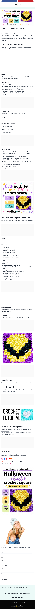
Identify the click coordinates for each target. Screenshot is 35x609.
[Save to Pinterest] (26, 1)
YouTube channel (12, 391)
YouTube (10, 587)
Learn (2, 576)
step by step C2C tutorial (18, 389)
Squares (3, 573)
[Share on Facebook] (9, 1)
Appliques (3, 571)
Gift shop (3, 582)
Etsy (6, 587)
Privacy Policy (5, 589)
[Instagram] (17, 8)
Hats (2, 552)
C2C (2, 557)
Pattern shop (4, 579)
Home (3, 587)
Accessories (4, 565)
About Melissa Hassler (18, 587)
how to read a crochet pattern (12, 432)
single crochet (8, 127)
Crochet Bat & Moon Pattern (27, 382)
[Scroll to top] (33, 599)
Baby (2, 563)
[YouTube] (20, 8)
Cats (2, 560)
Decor (2, 568)
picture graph (21, 241)
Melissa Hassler (5, 30)
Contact (25, 587)
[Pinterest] (18, 8)
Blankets (3, 554)
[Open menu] (1, 8)
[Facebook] (15, 8)
